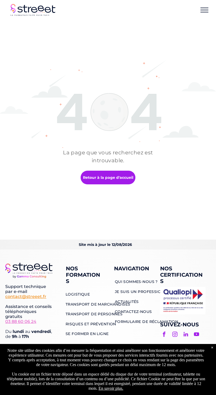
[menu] (204, 10)
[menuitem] (78, 294)
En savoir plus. (111, 388)
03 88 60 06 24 (20, 321)
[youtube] (196, 335)
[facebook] (164, 335)
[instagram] (175, 335)
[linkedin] (186, 335)
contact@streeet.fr (25, 296)
